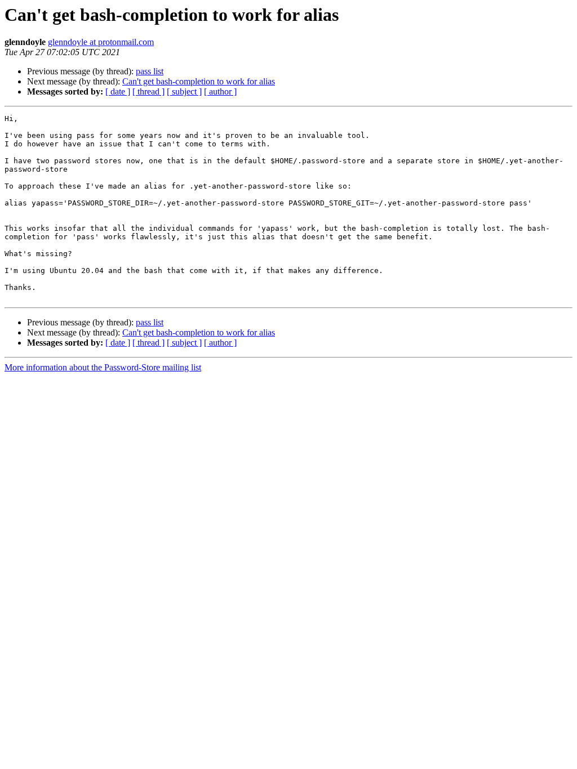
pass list (149, 71)
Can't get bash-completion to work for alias (198, 81)
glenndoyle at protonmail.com (101, 42)
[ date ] (117, 91)
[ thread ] (148, 91)
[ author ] (220, 91)
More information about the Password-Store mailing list (103, 367)
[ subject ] (184, 91)
